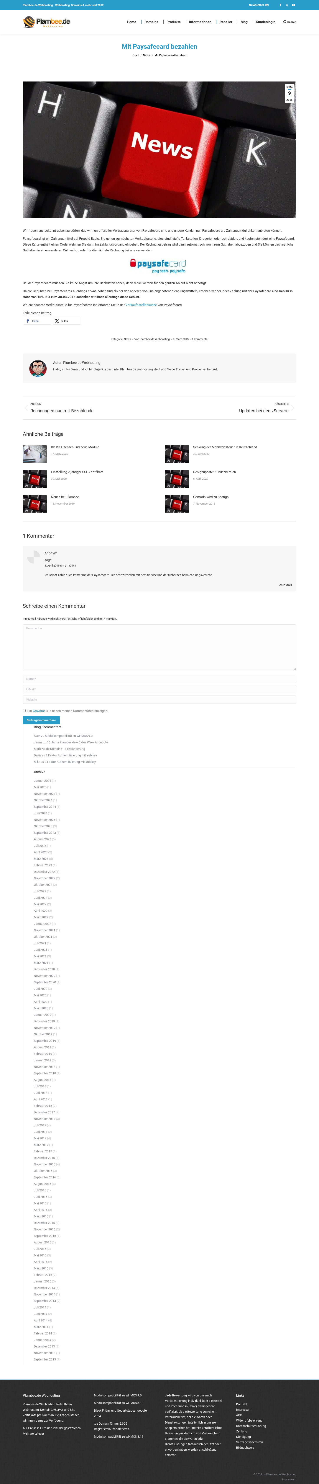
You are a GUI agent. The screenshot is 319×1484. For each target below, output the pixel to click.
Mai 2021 (40, 956)
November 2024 (44, 793)
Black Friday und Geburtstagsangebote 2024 (120, 1413)
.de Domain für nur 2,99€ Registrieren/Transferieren (111, 1426)
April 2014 (41, 1320)
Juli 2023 (40, 845)
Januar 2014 (42, 1340)
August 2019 (42, 1047)
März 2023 (41, 858)
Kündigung (243, 1436)
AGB (239, 1415)
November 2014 (44, 1294)
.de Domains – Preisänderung (65, 749)
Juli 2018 (40, 1086)
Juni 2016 (40, 1197)
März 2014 (41, 1327)
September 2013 (45, 1359)
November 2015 (44, 1229)
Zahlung (241, 1431)
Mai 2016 (40, 1203)
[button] (37, 321)
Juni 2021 (40, 949)
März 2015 (41, 1268)
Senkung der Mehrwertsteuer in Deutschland (225, 447)
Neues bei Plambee (65, 497)
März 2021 (41, 962)
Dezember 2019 (44, 1021)
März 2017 (41, 1145)
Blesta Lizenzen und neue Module (75, 447)
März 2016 (41, 1216)
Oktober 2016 (43, 1171)
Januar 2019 (42, 1060)
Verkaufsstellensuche (141, 305)
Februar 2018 (43, 1106)
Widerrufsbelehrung (249, 1420)
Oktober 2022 (43, 884)
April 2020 (41, 1001)
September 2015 (45, 1236)
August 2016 (42, 1184)
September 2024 (45, 806)
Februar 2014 (43, 1333)
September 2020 (45, 982)
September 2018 (45, 1073)
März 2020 (41, 1008)
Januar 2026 (42, 780)
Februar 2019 (43, 1054)
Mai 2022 (40, 904)
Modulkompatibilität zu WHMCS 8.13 (118, 1403)
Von (152, 339)
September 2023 (45, 832)
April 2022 (41, 910)
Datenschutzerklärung (251, 1426)
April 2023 (41, 852)
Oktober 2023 (43, 826)
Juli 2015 (40, 1249)
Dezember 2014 (44, 1288)
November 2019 (44, 1028)
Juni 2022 (40, 897)
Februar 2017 (43, 1151)
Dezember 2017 (44, 1112)
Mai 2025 (40, 787)
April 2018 (41, 1099)
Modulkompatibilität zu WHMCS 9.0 (69, 736)
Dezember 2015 (44, 1223)
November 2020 (44, 975)
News (127, 339)
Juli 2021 (40, 943)
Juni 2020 (40, 988)
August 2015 (42, 1242)
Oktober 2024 (43, 800)
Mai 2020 (40, 995)
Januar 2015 (42, 1281)
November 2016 (44, 1164)
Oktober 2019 (43, 1034)
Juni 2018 (40, 1093)
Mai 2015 (40, 1255)
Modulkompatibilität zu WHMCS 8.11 (118, 1436)
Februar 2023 (43, 865)
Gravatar (39, 711)
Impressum (243, 1409)
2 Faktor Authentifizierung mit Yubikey (71, 755)
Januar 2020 (42, 1014)
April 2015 (41, 1262)
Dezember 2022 (44, 871)
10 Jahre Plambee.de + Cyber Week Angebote (77, 742)
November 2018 (44, 1067)
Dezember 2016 (44, 1158)
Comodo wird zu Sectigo (211, 497)
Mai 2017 (40, 1138)
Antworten (285, 584)
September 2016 (45, 1177)
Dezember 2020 (44, 969)
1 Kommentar (200, 339)
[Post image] (35, 454)
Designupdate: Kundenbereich (214, 472)
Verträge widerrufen (249, 1442)
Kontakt (241, 1404)
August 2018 (42, 1080)
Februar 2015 (43, 1275)
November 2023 (44, 819)
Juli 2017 (40, 1125)
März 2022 (41, 917)
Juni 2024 (40, 813)
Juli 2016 (40, 1190)
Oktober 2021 (43, 936)
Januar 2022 (42, 923)
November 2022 (44, 878)
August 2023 (42, 839)
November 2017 (44, 1119)
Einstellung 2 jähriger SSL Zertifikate (77, 472)
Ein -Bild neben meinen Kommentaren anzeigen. (67, 711)
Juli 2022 (40, 891)
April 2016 (41, 1210)
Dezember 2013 (44, 1346)
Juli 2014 (40, 1307)
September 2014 (45, 1301)
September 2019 (45, 1041)
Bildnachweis (245, 1447)
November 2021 (44, 930)
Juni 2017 (40, 1132)
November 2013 (44, 1353)
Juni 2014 (40, 1314)
